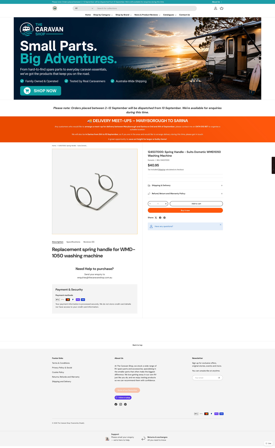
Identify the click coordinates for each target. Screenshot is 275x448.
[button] (221, 8)
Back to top (137, 345)
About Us (216, 2)
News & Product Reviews (146, 15)
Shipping (161, 169)
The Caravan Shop (64, 423)
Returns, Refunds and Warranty (65, 377)
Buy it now (185, 210)
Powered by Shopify (77, 423)
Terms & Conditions (61, 363)
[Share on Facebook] (160, 218)
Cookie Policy (58, 372)
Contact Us (184, 15)
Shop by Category (101, 15)
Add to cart (196, 204)
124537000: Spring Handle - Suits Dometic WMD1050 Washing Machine (72, 146)
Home (88, 15)
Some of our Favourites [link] (127, 390)
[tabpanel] (94, 253)
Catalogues (168, 15)
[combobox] (135, 8)
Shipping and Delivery (61, 381)
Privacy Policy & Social (62, 367)
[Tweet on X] (156, 218)
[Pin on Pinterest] (164, 218)
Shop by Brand (122, 15)
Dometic (151, 160)
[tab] (57, 241)
